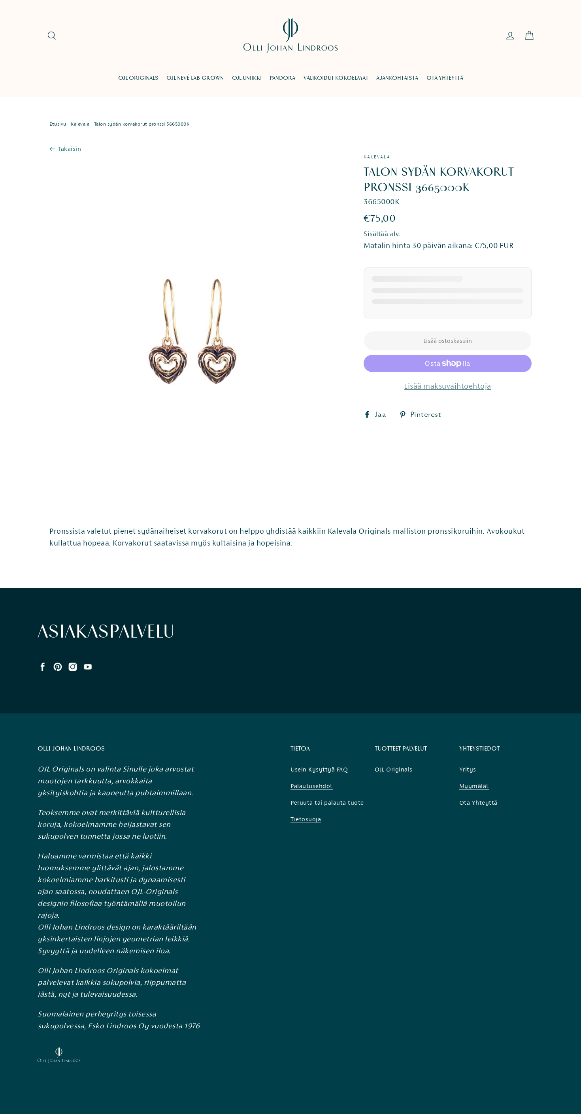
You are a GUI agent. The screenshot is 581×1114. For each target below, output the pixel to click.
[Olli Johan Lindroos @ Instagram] (73, 666)
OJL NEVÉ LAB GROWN (195, 78)
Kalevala (80, 124)
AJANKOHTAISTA (397, 78)
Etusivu (57, 124)
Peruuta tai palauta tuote (327, 802)
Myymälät (474, 786)
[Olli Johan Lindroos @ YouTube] (88, 666)
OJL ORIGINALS (138, 78)
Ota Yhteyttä (478, 802)
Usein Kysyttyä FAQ (319, 769)
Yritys (467, 769)
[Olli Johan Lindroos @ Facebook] (43, 666)
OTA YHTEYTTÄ (444, 78)
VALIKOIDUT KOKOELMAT (336, 78)
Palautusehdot (311, 786)
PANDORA (282, 78)
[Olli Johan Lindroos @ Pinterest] (58, 666)
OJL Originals (394, 769)
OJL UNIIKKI (247, 78)
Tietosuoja (305, 819)
